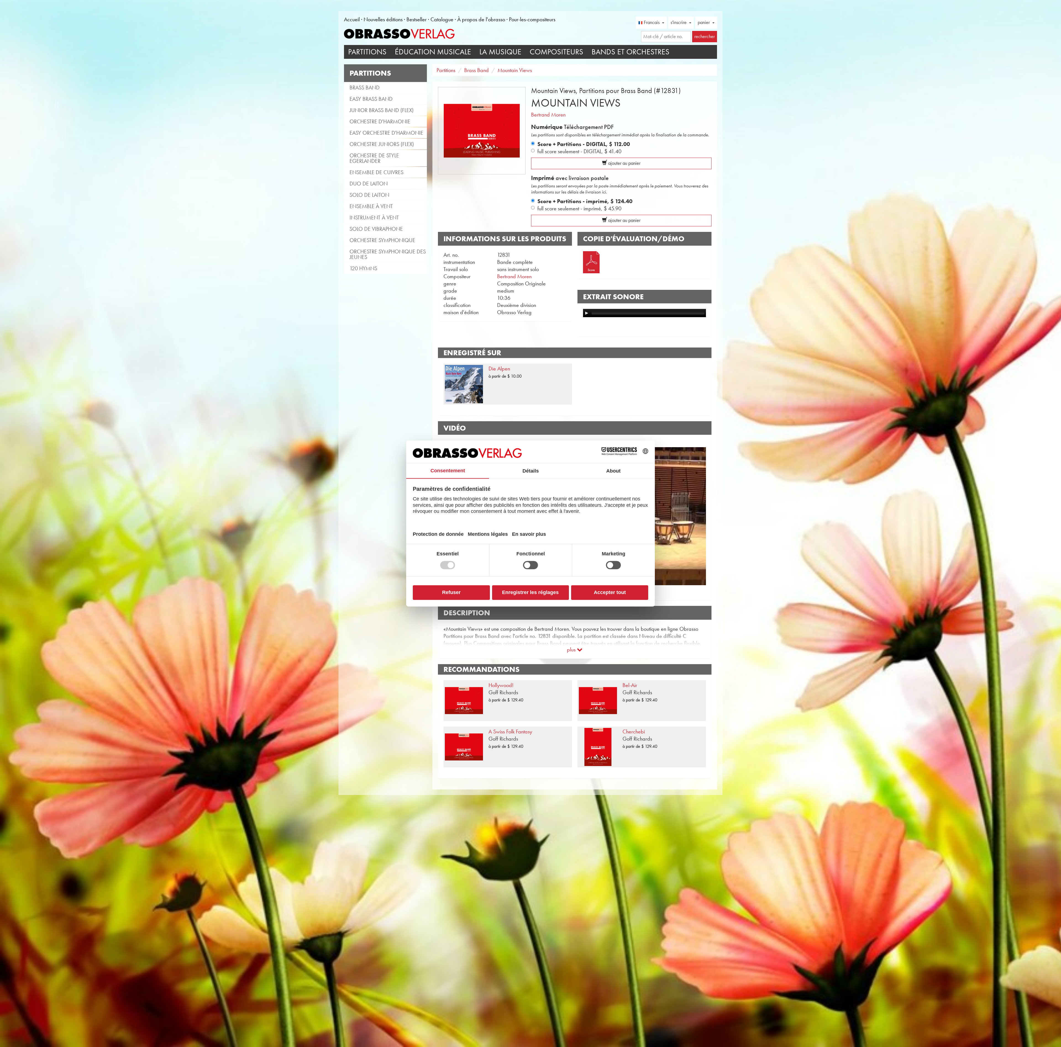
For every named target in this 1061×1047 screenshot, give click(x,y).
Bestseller (416, 19)
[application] (644, 313)
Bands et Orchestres (630, 51)
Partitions (367, 51)
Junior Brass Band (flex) (382, 110)
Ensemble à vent (371, 206)
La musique (500, 51)
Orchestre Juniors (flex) (382, 144)
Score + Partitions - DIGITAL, (583, 144)
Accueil (352, 19)
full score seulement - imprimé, (579, 208)
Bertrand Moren (548, 114)
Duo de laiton (369, 183)
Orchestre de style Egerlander (374, 158)
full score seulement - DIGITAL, (579, 151)
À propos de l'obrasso (481, 19)
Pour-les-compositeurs (532, 19)
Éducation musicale (433, 51)
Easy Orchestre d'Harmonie (386, 132)
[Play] (586, 313)
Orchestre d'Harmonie (380, 121)
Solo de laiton (369, 195)
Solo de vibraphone (376, 229)
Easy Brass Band (371, 99)
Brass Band (365, 87)
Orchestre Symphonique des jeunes (388, 254)
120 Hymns (363, 268)
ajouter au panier (623, 163)
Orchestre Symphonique (382, 240)
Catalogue (441, 19)
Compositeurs (556, 51)
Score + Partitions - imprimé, (584, 201)
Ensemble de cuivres (376, 172)
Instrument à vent (374, 217)
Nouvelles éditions (383, 19)
